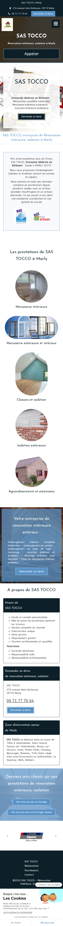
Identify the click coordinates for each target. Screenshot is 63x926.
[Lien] (31, 835)
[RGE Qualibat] (21, 216)
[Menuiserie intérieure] (31, 286)
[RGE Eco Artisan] (42, 216)
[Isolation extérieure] (31, 425)
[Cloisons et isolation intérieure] (31, 374)
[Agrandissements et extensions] (31, 471)
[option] (31, 835)
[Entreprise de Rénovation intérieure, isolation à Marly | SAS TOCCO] (8, 24)
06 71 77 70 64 (20, 700)
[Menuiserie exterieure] (31, 327)
